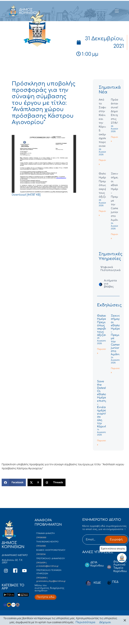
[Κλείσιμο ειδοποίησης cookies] (125, 620)
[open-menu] (117, 11)
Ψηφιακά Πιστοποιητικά (110, 269)
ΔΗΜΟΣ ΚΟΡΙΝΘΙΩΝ (29, 11)
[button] (14, 482)
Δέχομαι (105, 622)
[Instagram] (6, 571)
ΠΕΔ (115, 581)
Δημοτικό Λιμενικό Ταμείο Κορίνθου (120, 566)
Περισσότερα (85, 622)
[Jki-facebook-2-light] (15, 571)
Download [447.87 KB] (26, 194)
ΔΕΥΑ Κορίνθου (97, 564)
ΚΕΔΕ (97, 582)
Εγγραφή (116, 539)
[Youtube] (24, 571)
